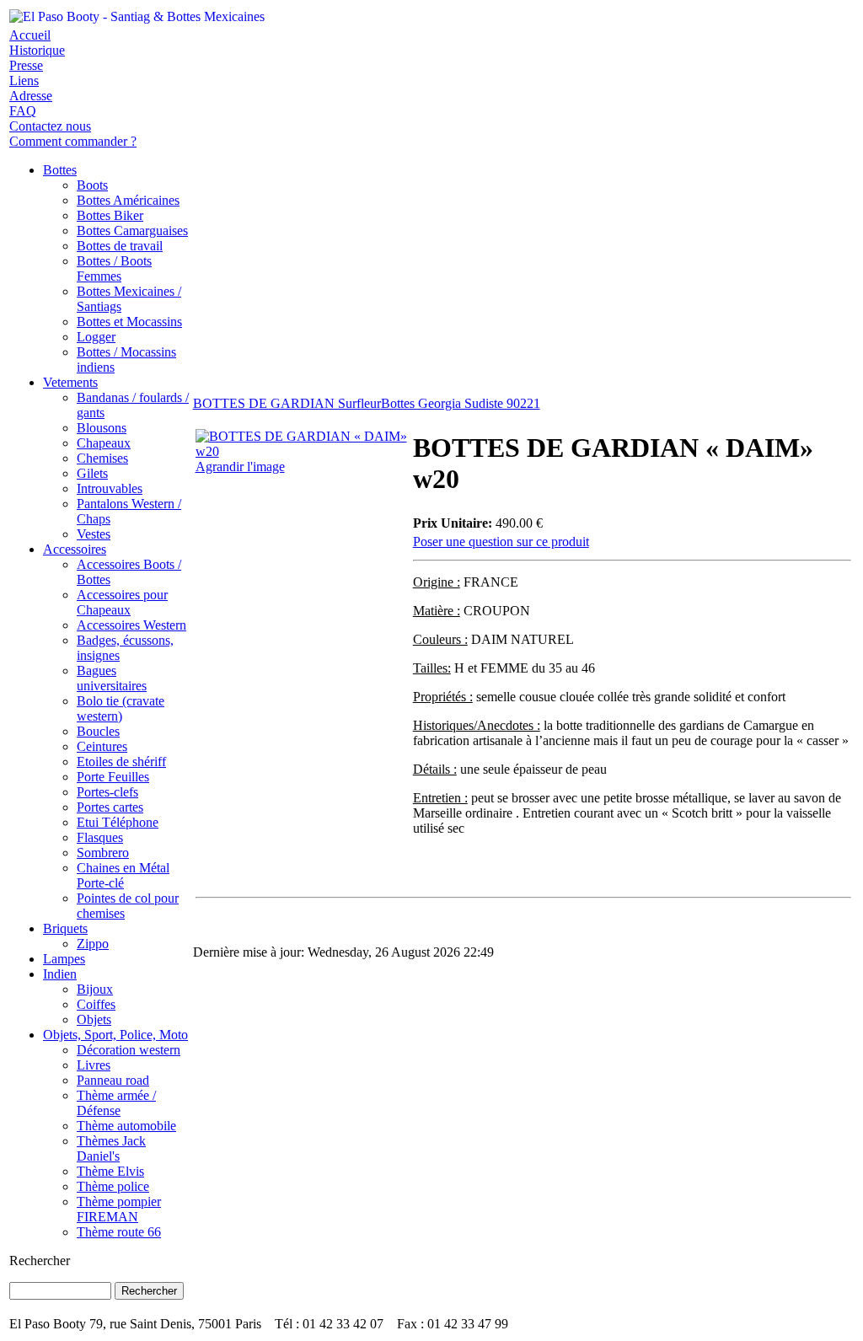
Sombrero (103, 852)
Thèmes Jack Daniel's (111, 1148)
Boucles (98, 731)
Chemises (102, 458)
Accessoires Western (131, 625)
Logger (96, 337)
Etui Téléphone (117, 822)
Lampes (64, 959)
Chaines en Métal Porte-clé (123, 875)
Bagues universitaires (112, 678)
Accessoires (74, 549)
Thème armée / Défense (116, 1103)
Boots (92, 185)
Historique (37, 50)
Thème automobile (126, 1125)
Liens (24, 80)
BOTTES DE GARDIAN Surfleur (287, 403)
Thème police (113, 1186)
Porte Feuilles (113, 777)
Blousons (101, 428)
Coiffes (96, 1004)
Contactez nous (50, 126)
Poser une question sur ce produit (501, 541)
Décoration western (128, 1050)
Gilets (92, 473)
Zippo (93, 943)
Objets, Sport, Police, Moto (115, 1034)
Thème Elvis (110, 1171)
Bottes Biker (110, 215)
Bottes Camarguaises (132, 230)
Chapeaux (104, 443)
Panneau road (113, 1080)
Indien (60, 974)
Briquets (65, 928)
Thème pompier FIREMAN (119, 1209)
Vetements (70, 382)
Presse (26, 65)
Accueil (30, 35)
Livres (93, 1065)
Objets (94, 1019)
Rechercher (39, 1260)
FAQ (22, 111)
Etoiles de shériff (121, 761)
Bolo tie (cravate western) (120, 708)
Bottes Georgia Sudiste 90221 (460, 403)
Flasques (100, 837)
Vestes (93, 534)
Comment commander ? (73, 141)
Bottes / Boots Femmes (114, 268)
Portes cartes (110, 807)
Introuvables (109, 488)
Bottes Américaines (128, 200)
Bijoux (95, 989)
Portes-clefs (107, 792)
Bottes (60, 170)
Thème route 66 (119, 1232)
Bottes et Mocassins (129, 321)
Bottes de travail (120, 246)
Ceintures (102, 746)
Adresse (30, 96)
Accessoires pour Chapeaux (122, 602)
